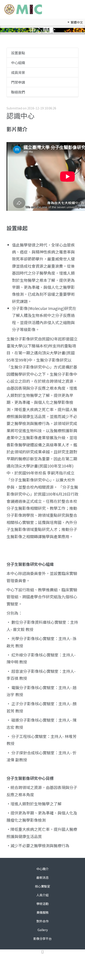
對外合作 (42, 921)
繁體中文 (76, 22)
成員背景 (18, 72)
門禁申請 (18, 82)
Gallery (42, 930)
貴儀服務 (42, 912)
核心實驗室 (42, 886)
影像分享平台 (42, 938)
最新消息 (42, 877)
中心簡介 (42, 869)
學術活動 (42, 903)
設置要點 (18, 53)
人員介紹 (42, 895)
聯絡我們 (18, 92)
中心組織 (18, 62)
